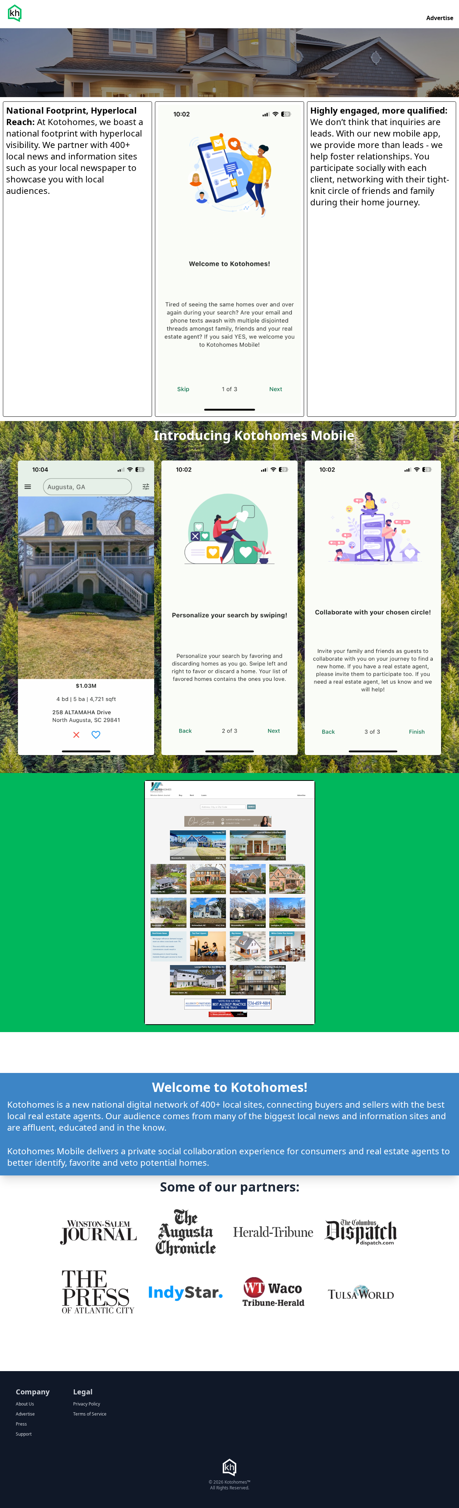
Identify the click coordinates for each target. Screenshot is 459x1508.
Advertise (439, 18)
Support (24, 1434)
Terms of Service (90, 1414)
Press (21, 1424)
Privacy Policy (86, 1404)
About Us (25, 1404)
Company (32, 1392)
